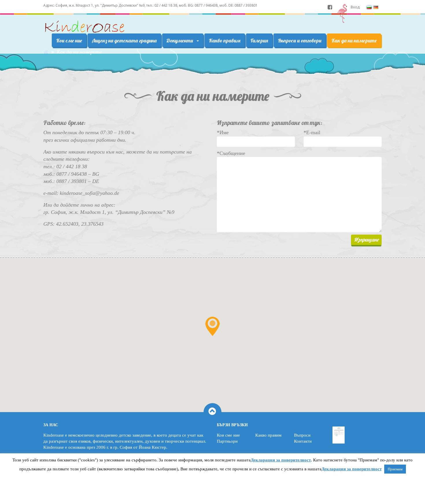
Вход (355, 7)
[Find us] (329, 7)
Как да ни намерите (354, 40)
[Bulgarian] (369, 7)
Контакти (303, 441)
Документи (180, 40)
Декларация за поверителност (281, 460)
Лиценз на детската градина (124, 40)
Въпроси (302, 435)
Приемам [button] (395, 469)
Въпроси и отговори (299, 40)
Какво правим (225, 40)
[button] (212, 326)
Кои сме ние (69, 40)
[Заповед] (338, 435)
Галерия (259, 40)
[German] (376, 7)
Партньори (227, 441)
